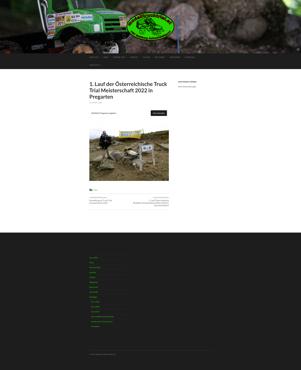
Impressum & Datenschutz (102, 321)
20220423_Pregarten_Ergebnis (103, 113)
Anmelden (95, 326)
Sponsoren (175, 57)
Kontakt (134, 57)
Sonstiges (94, 65)
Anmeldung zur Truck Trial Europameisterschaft (100, 200)
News (105, 57)
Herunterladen (159, 113)
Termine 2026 (119, 57)
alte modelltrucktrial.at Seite (102, 316)
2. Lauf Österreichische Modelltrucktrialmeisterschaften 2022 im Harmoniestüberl (151, 202)
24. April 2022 (95, 103)
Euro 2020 (95, 307)
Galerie (146, 57)
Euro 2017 (95, 311)
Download (190, 57)
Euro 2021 (95, 302)
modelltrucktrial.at (106, 354)
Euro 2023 (94, 57)
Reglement (160, 57)
